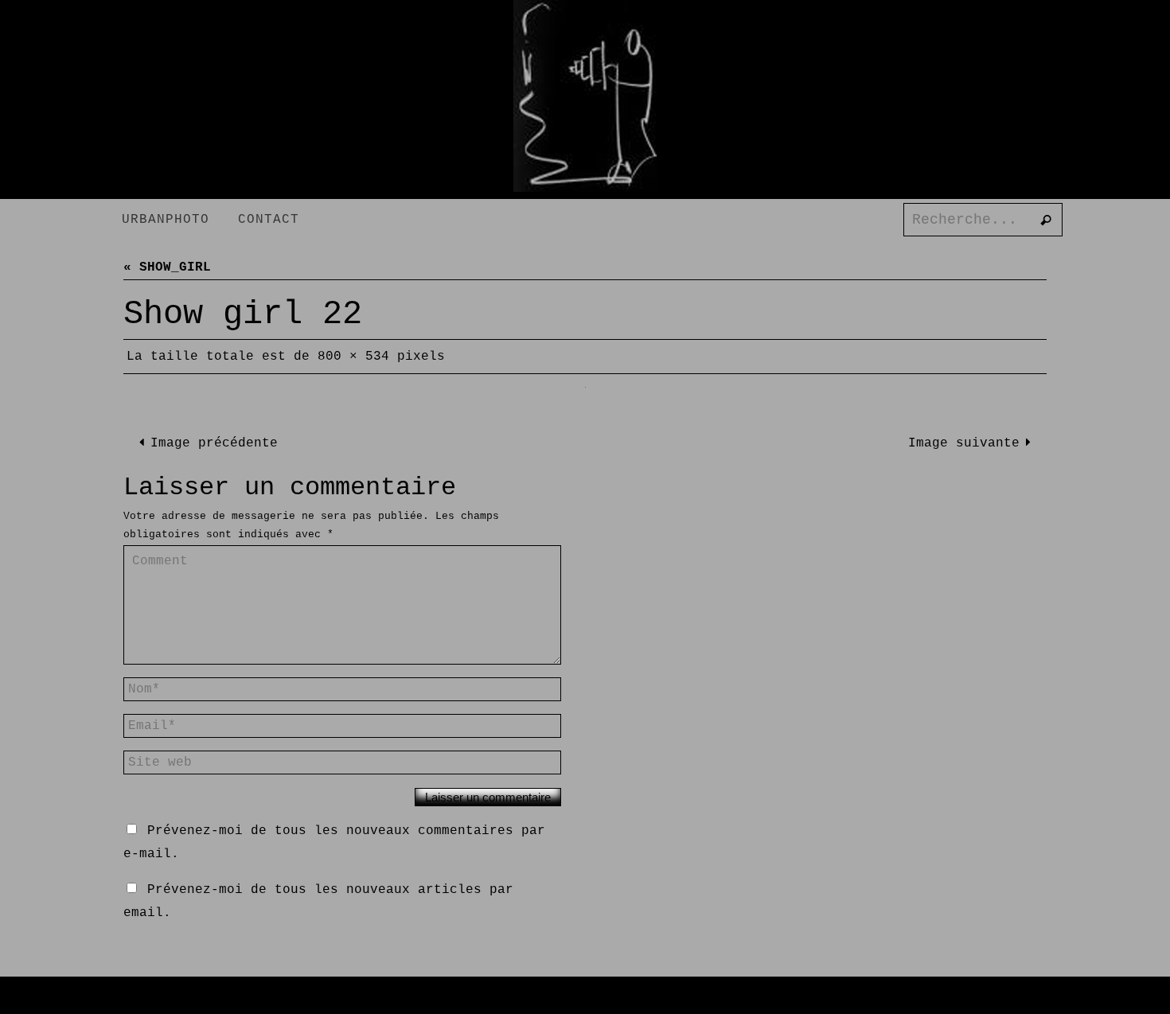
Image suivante (964, 443)
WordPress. (668, 1001)
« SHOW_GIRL (167, 267)
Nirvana (594, 1001)
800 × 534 (353, 356)
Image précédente (214, 443)
